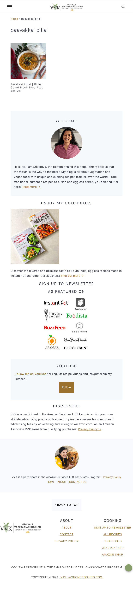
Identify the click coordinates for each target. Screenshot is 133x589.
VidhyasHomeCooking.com (81, 577)
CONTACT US (77, 481)
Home (14, 18)
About (67, 527)
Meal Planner (113, 548)
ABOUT (62, 481)
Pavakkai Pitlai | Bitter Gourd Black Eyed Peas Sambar (27, 87)
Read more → (31, 186)
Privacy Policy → (89, 429)
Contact (66, 534)
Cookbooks (112, 541)
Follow (66, 387)
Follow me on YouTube (31, 374)
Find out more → (72, 275)
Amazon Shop (112, 554)
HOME (51, 481)
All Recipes (112, 534)
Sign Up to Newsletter (112, 527)
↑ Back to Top (66, 504)
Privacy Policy (112, 477)
